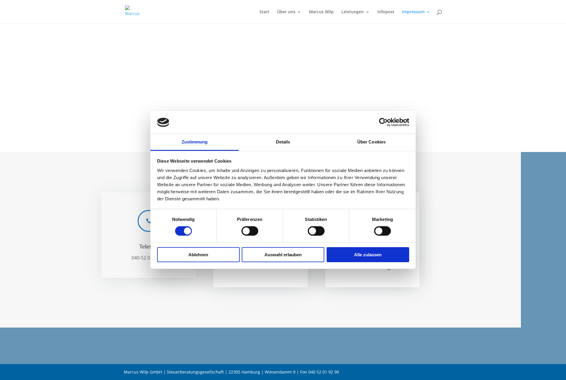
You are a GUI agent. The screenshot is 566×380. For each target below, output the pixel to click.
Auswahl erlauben (283, 254)
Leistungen (352, 12)
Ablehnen (198, 254)
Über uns (286, 12)
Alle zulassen (367, 254)
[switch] (249, 231)
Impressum (413, 12)
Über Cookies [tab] (371, 141)
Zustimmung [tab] (195, 141)
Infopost (385, 12)
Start (264, 12)
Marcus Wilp (321, 12)
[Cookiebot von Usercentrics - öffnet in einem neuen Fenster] (383, 122)
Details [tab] (283, 141)
